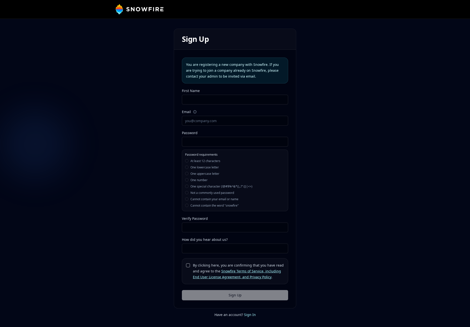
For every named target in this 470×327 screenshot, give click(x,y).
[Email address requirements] (194, 111)
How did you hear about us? (205, 239)
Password (190, 132)
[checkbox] (188, 265)
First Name (191, 90)
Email (186, 111)
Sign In (250, 314)
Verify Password (195, 218)
